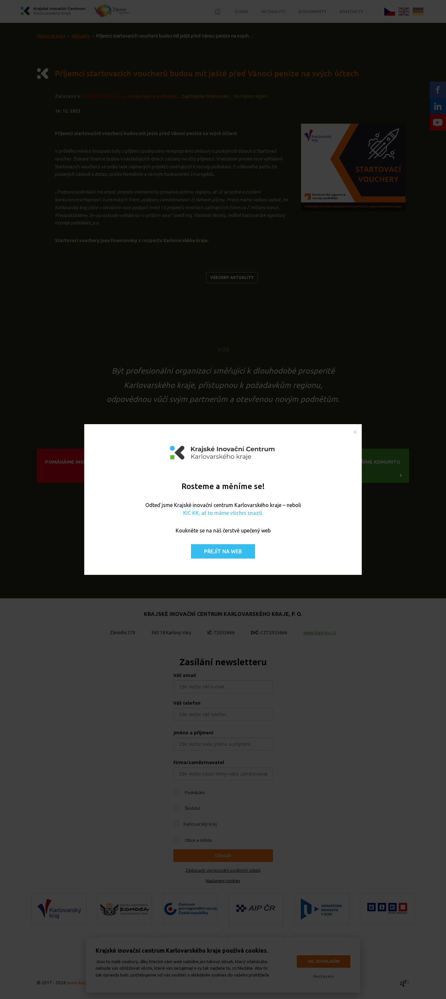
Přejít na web (223, 551)
